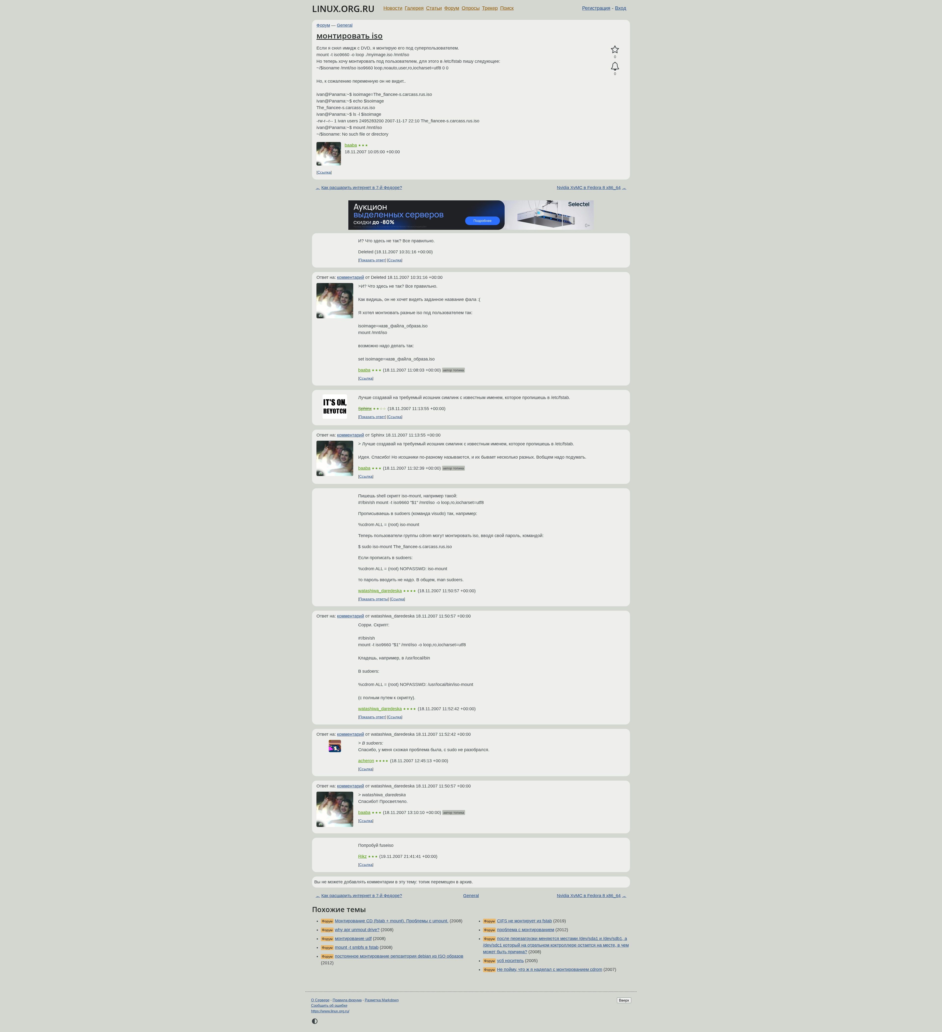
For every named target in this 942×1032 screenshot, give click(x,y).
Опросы (471, 8)
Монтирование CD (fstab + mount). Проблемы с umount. (391, 920)
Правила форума (347, 1000)
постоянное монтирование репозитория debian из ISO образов (399, 956)
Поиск (507, 8)
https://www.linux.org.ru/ (330, 1011)
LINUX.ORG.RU (343, 9)
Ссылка (324, 172)
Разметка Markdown (382, 1000)
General (345, 25)
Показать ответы (373, 599)
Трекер (490, 8)
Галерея (414, 8)
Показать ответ (372, 260)
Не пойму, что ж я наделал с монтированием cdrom (549, 969)
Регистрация (596, 8)
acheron (366, 760)
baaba (351, 145)
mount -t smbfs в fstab (357, 947)
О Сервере (320, 1000)
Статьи (434, 8)
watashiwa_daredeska (380, 590)
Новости (392, 8)
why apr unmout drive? (357, 929)
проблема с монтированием (525, 929)
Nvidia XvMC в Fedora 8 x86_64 (589, 187)
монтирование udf (353, 938)
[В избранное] (615, 50)
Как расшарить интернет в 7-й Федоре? (361, 187)
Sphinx (365, 408)
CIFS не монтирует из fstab (524, 920)
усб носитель (510, 960)
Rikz (362, 856)
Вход (620, 8)
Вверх (624, 1000)
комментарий (350, 277)
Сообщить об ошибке (329, 1005)
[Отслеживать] (615, 66)
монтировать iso (349, 35)
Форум (451, 8)
